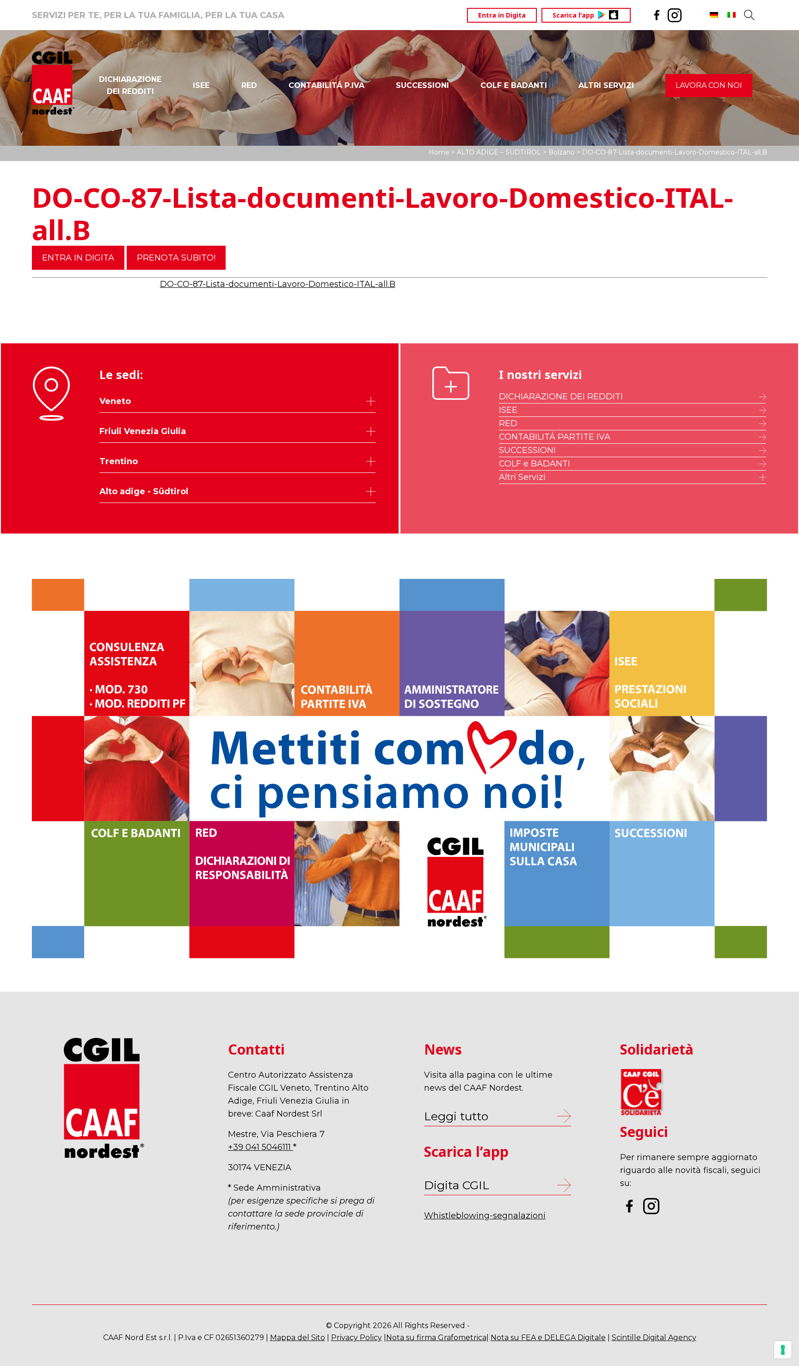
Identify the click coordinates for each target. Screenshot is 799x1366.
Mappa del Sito (297, 1337)
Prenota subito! (176, 258)
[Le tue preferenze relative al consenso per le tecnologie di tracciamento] (783, 1350)
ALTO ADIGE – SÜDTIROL (499, 152)
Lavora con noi (709, 85)
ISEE (201, 85)
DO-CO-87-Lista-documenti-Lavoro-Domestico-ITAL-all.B (277, 284)
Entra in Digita (502, 15)
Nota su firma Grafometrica (436, 1337)
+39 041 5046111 (260, 1147)
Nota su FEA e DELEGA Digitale (548, 1337)
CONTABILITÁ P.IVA (326, 85)
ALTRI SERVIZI (606, 85)
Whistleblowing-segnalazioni (485, 1216)
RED (249, 85)
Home (439, 152)
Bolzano (561, 152)
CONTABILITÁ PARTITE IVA (554, 437)
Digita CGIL (456, 1185)
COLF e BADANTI (534, 464)
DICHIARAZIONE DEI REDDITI (561, 396)
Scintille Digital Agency (654, 1337)
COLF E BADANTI (513, 85)
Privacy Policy (356, 1337)
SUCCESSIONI (422, 85)
